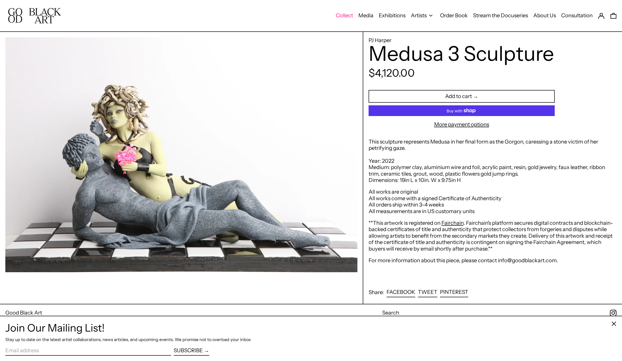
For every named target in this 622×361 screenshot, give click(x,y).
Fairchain (452, 223)
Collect (344, 15)
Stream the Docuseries (500, 15)
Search (390, 312)
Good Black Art (23, 312)
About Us (544, 15)
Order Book (454, 15)
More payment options (461, 124)
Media (365, 15)
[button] (613, 15)
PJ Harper (380, 40)
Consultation (577, 15)
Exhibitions (392, 15)
